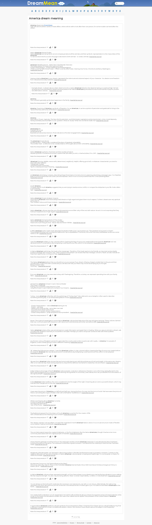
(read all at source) (95, 56)
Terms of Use (80, 522)
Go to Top (76, 517)
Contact (89, 522)
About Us (96, 522)
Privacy (72, 522)
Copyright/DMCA (62, 522)
